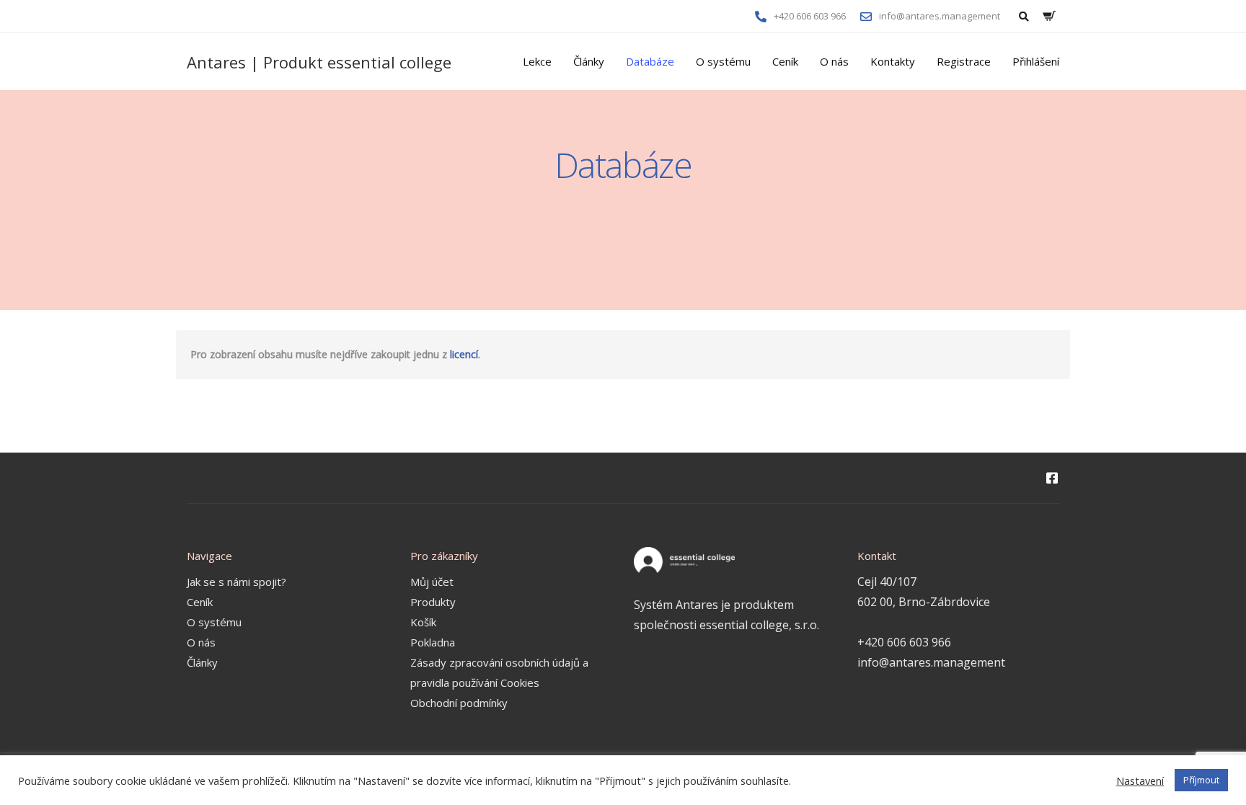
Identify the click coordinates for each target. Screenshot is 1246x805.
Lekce (537, 61)
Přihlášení (1035, 61)
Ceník (785, 61)
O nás (834, 61)
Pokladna (432, 642)
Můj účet (432, 581)
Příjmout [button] (1201, 779)
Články (588, 61)
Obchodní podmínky (459, 702)
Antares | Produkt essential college (319, 62)
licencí (464, 354)
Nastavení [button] (1140, 780)
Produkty (433, 602)
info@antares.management (931, 662)
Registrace (964, 61)
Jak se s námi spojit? (236, 581)
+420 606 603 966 (904, 642)
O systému (723, 61)
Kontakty (892, 61)
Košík (423, 622)
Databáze (650, 61)
